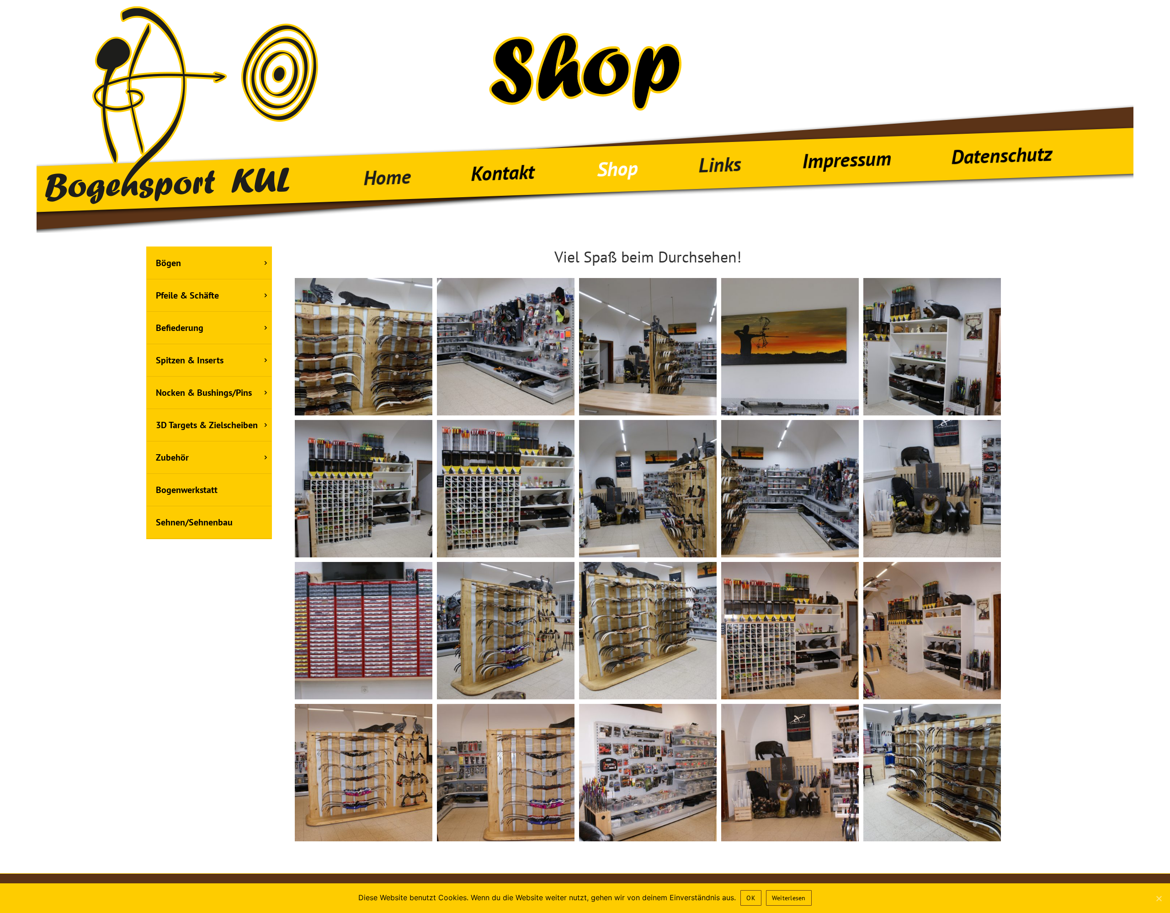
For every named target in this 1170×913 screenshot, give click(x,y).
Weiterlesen (789, 898)
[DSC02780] (363, 346)
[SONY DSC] (505, 346)
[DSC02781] (932, 772)
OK (750, 898)
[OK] (1158, 898)
